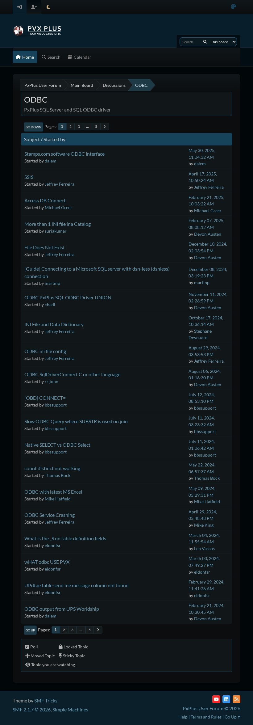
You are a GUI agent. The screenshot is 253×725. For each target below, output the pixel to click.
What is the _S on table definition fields (65, 538)
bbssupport (56, 404)
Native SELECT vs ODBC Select (57, 445)
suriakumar (56, 231)
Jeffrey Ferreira (59, 184)
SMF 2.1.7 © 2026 (32, 709)
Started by (54, 139)
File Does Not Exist (44, 247)
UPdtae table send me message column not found (76, 585)
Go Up (30, 630)
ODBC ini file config (45, 351)
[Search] (205, 41)
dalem (50, 160)
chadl (50, 304)
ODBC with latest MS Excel (53, 492)
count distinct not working (52, 468)
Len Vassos (204, 548)
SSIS (28, 177)
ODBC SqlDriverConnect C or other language (72, 374)
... (87, 126)
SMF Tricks (45, 700)
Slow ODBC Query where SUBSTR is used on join (76, 421)
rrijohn (51, 381)
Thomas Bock (57, 475)
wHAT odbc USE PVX (46, 562)
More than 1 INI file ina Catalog (57, 224)
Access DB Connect (45, 200)
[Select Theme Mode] (48, 7)
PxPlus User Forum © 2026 (211, 708)
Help (183, 716)
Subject (32, 139)
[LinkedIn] (226, 699)
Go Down (33, 127)
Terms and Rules (206, 716)
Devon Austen (207, 234)
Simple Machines (70, 709)
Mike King (204, 525)
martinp (52, 283)
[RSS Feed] (236, 699)
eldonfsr (53, 545)
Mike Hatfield (58, 498)
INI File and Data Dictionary (54, 324)
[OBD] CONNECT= (45, 398)
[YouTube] (216, 699)
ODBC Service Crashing (49, 515)
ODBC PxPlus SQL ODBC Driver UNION (67, 297)
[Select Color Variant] (233, 7)
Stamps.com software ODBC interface (64, 154)
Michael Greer (58, 207)
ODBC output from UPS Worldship (61, 609)
